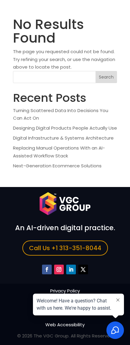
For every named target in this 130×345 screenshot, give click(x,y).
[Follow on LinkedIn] (71, 269)
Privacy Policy (65, 291)
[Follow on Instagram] (59, 269)
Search (106, 77)
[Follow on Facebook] (47, 269)
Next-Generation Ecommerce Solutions (57, 166)
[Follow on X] (83, 269)
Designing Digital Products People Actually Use (65, 128)
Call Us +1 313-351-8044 (65, 248)
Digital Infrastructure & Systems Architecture (63, 138)
